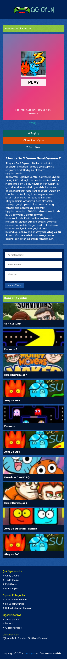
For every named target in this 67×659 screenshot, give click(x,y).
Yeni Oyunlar (12, 619)
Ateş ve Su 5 (12, 400)
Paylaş (32, 122)
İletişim (9, 623)
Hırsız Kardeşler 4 (15, 375)
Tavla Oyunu (12, 580)
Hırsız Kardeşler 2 (15, 503)
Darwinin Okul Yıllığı (17, 477)
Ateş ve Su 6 (12, 451)
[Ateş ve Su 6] (33, 440)
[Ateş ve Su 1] (33, 542)
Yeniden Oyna (35, 140)
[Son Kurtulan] (33, 312)
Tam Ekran (34, 147)
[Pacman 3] (33, 337)
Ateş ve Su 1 (11, 554)
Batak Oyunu (12, 588)
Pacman (9, 426)
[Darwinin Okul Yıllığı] (33, 465)
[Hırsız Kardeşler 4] (33, 363)
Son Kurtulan (12, 323)
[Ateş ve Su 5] (33, 388)
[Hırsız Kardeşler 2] (33, 491)
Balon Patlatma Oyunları (18, 608)
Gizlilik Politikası (13, 627)
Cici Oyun (30, 653)
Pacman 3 (10, 349)
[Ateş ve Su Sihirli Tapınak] (33, 516)
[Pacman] (33, 414)
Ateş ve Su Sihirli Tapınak (20, 528)
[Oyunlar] (33, 9)
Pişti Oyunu (11, 584)
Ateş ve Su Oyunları (16, 599)
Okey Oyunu (12, 575)
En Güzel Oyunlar (14, 604)
